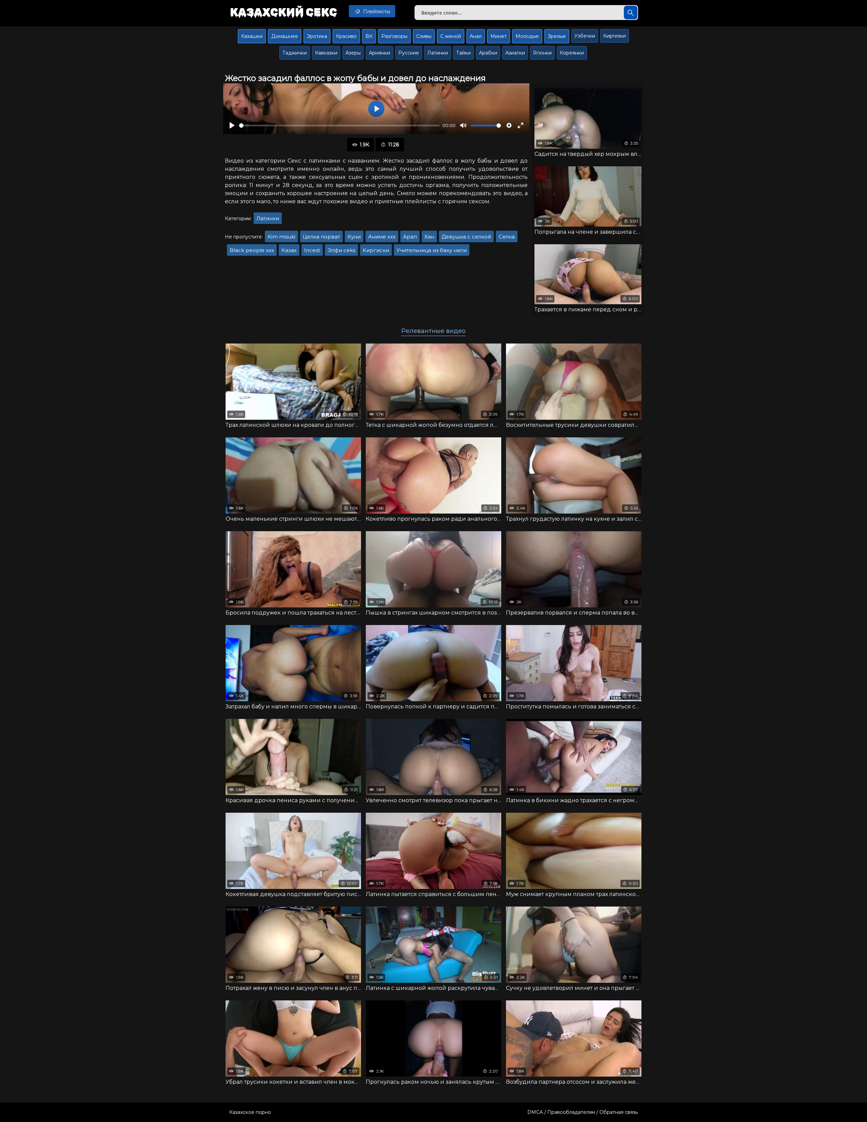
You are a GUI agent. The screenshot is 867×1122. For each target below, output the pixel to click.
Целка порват (321, 236)
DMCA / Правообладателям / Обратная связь (582, 1112)
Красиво (346, 36)
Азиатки (515, 53)
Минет (498, 36)
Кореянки (572, 53)
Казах (289, 250)
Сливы (423, 36)
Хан (429, 236)
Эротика (317, 36)
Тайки (463, 53)
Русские (408, 53)
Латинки (437, 53)
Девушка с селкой (466, 236)
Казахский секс (283, 12)
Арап (410, 236)
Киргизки (614, 36)
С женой (450, 36)
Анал (476, 36)
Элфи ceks (341, 250)
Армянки (379, 53)
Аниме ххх (382, 236)
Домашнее (284, 36)
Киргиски (376, 250)
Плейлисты (376, 11)
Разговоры (394, 36)
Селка (507, 236)
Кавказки (326, 53)
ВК (369, 36)
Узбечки (584, 36)
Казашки (251, 36)
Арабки (488, 53)
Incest (312, 250)
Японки (542, 53)
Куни (354, 236)
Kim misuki (281, 236)
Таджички (294, 53)
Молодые (527, 36)
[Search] (630, 12)
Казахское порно (250, 1112)
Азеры (353, 53)
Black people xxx (252, 250)
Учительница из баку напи (432, 250)
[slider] (339, 125)
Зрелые (557, 36)
